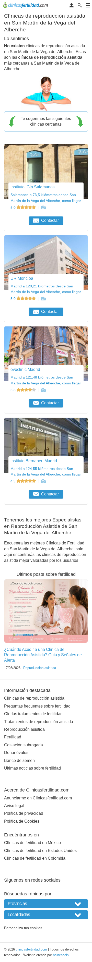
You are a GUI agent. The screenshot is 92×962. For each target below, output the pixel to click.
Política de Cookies (21, 821)
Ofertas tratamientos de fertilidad (33, 714)
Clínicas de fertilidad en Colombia (34, 858)
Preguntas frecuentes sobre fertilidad (37, 706)
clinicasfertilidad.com (31, 949)
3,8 (13, 390)
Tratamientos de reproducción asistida (38, 722)
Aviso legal (14, 805)
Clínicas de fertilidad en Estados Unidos (40, 850)
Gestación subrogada (23, 745)
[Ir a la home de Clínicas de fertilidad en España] (26, 5)
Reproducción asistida (39, 668)
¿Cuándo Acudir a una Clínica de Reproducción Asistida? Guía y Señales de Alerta (43, 654)
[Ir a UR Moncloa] (43, 298)
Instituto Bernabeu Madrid (33, 461)
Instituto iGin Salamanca (32, 187)
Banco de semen (19, 760)
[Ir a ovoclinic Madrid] (43, 390)
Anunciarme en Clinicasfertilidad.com (38, 798)
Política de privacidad (23, 813)
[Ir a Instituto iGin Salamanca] (43, 207)
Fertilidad (12, 737)
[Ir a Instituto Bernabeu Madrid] (43, 481)
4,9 (13, 481)
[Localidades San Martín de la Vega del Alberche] (46, 914)
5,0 (13, 207)
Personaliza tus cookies (23, 928)
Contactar (50, 220)
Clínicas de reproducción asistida (34, 698)
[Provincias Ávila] (46, 903)
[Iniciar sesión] (72, 6)
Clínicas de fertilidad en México (32, 843)
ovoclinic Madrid (25, 369)
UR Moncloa (21, 278)
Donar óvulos (16, 752)
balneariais (61, 955)
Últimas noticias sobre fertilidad (32, 768)
